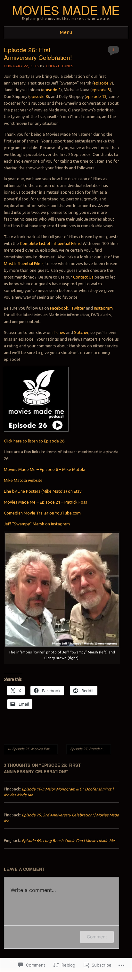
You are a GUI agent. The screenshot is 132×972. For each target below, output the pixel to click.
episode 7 (103, 83)
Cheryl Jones (59, 66)
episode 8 (38, 96)
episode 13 (96, 96)
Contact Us (83, 277)
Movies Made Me (66, 10)
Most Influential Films (24, 263)
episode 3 (101, 89)
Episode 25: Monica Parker (31, 749)
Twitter (78, 308)
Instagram (103, 308)
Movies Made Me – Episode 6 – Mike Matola (44, 469)
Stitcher (81, 332)
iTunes (59, 332)
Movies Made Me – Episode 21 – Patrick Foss (45, 502)
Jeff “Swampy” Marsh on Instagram (37, 524)
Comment (97, 936)
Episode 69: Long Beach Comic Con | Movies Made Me (68, 840)
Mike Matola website (23, 480)
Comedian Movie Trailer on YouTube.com (42, 513)
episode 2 (51, 89)
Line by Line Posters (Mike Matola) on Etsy (42, 491)
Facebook (59, 308)
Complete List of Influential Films (50, 243)
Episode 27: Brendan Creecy (90, 749)
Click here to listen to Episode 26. (34, 441)
